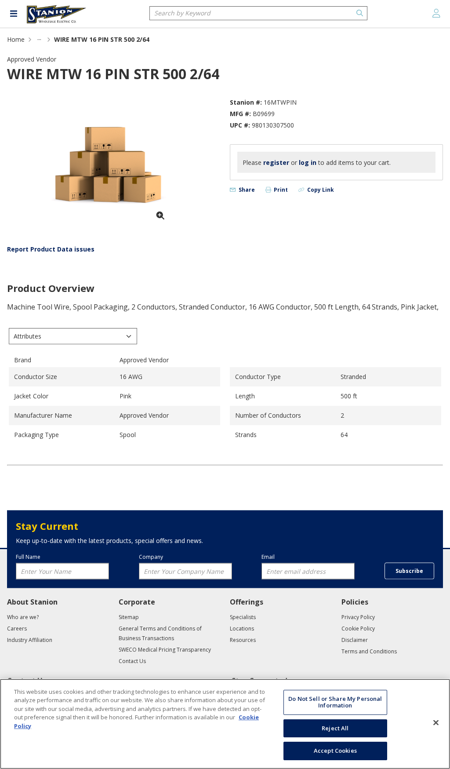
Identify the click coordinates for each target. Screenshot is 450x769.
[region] (225, 724)
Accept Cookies (335, 750)
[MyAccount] (436, 13)
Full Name (28, 556)
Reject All (335, 728)
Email (268, 556)
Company (151, 556)
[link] (39, 39)
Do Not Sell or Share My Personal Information (335, 702)
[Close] (436, 723)
